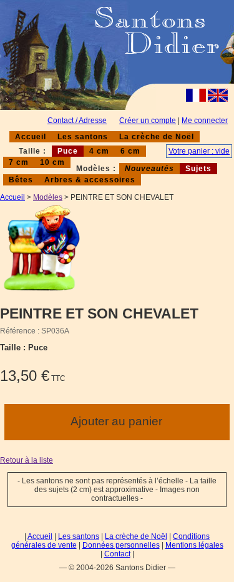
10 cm (52, 162)
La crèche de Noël (156, 136)
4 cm (99, 151)
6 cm (130, 151)
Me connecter (205, 120)
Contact (117, 554)
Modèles (47, 197)
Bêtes (21, 179)
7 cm (19, 162)
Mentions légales (194, 545)
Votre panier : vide (199, 151)
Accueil (30, 136)
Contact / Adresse (77, 120)
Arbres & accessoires (89, 179)
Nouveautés (149, 168)
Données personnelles (121, 545)
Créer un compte (147, 120)
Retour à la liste (26, 460)
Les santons (82, 136)
